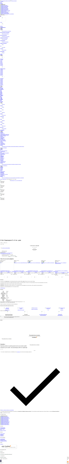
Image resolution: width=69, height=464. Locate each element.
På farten (1, 141)
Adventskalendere (2, 151)
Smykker (1, 169)
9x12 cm (1, 63)
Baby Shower (2, 159)
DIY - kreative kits (2, 139)
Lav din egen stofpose (3, 430)
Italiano (7, 9)
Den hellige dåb (2, 153)
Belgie (7, 7)
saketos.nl (8, 421)
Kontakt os (1, 444)
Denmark (7, 13)
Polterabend (1, 158)
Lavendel (1, 168)
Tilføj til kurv (12, 277)
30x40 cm (1, 80)
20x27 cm (1, 75)
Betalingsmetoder (2, 439)
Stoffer (1, 102)
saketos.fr (7, 420)
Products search (2, 14)
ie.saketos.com (7, 422)
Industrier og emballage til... (3, 165)
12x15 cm (1, 65)
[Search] (0, 16)
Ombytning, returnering (3, 440)
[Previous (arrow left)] (0, 463)
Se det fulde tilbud (2, 171)
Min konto (1, 3)
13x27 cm (1, 71)
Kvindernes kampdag (3, 161)
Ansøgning (1, 130)
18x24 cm (1, 74)
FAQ (1, 2)
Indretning (1, 136)
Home (1, 179)
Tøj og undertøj (2, 173)
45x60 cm (1, 82)
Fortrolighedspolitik (2, 428)
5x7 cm (1, 60)
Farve (1, 85)
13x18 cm (1, 70)
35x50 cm (1, 81)
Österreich (8, 11)
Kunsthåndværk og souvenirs (4, 174)
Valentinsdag (2, 160)
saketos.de (7, 417)
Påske (1, 152)
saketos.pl (7, 416)
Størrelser (1, 54)
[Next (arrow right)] (1, 463)
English (7, 6)
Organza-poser (4, 179)
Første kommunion (2, 154)
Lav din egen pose (2, 144)
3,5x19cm (1, 59)
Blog (1, 429)
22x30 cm (1, 79)
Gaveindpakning (2, 133)
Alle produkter (2, 155)
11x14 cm (1, 64)
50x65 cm (1, 83)
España (7, 12)
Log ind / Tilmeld (2, 433)
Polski (6, 5)
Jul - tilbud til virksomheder (3, 150)
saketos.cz (7, 419)
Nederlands (8, 10)
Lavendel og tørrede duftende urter (4, 134)
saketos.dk (7, 424)
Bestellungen (2, 434)
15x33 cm (1, 72)
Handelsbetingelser (2, 427)
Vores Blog (1, 1)
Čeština (7, 8)
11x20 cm (1, 69)
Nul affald (1, 142)
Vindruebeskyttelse (2, 143)
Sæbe (1, 170)
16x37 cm (1, 73)
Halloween (1, 157)
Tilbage (1, 29)
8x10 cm (1, 62)
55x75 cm (1, 84)
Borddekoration (2, 137)
